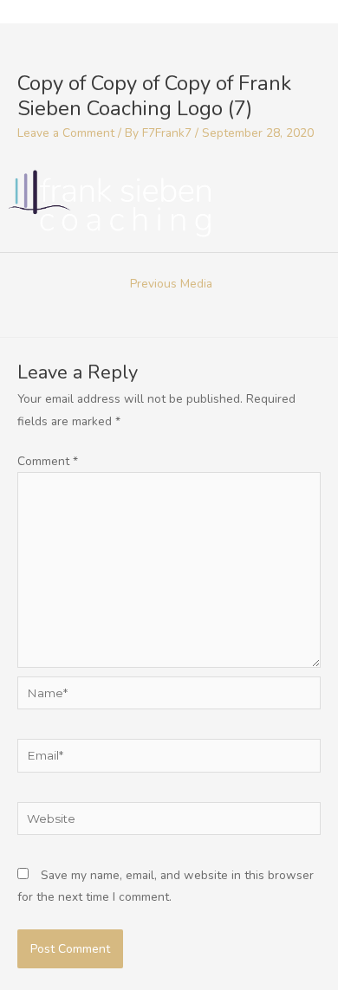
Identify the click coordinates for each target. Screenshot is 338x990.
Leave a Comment (65, 133)
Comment (47, 461)
